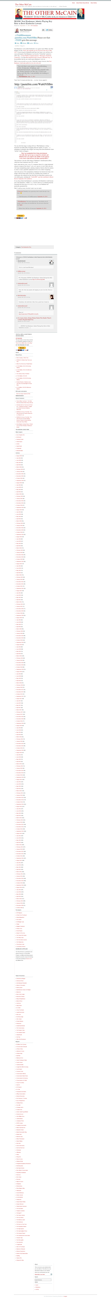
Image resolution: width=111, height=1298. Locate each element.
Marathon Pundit (20, 1129)
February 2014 (20, 793)
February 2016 (20, 739)
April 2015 (19, 761)
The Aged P (19, 1213)
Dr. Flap (18, 1089)
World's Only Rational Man (22, 1253)
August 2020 (19, 617)
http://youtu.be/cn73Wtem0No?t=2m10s (28, 314)
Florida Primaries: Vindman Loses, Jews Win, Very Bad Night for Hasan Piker (24, 383)
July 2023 (19, 539)
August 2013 (19, 806)
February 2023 (20, 550)
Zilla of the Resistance (21, 1039)
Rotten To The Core (21, 933)
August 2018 (19, 671)
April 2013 (19, 815)
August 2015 (19, 752)
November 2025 (20, 476)
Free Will (18, 1105)
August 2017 (19, 698)
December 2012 (20, 824)
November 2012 (20, 826)
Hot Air (18, 443)
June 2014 (19, 784)
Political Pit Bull (20, 1161)
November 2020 (20, 610)
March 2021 (19, 601)
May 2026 (19, 462)
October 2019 (19, 640)
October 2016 (19, 721)
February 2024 (20, 523)
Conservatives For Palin (22, 1080)
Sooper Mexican (20, 1204)
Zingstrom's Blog (20, 1260)
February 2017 (20, 712)
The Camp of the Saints (21, 935)
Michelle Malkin (20, 450)
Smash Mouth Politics (21, 1201)
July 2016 (19, 727)
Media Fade (19, 1134)
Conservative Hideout (21, 1073)
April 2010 (19, 896)
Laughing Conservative (21, 1125)
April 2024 (19, 518)
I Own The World (20, 1010)
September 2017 (20, 696)
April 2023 (19, 545)
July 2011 (19, 862)
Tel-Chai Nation (20, 1208)
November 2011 (20, 853)
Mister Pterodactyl (20, 1138)
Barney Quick (19, 987)
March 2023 (19, 547)
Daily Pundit (19, 1005)
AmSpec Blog (19, 1053)
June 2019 (19, 649)
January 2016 (19, 741)
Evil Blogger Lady (20, 921)
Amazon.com (29, 958)
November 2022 (20, 556)
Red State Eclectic (20, 1168)
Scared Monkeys (20, 1192)
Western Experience (21, 1251)
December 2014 (20, 770)
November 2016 (20, 718)
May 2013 (19, 813)
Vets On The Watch (21, 1246)
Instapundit (19, 448)
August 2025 (19, 482)
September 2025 (20, 480)
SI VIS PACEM (20, 1197)
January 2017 (19, 714)
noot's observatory (20, 1145)
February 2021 (20, 604)
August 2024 (19, 509)
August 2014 (19, 779)
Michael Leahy (20, 1136)
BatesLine (19, 992)
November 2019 (20, 637)
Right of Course (20, 1181)
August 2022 (19, 563)
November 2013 (20, 799)
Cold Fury (19, 1003)
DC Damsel (19, 1087)
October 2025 (19, 478)
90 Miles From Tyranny (21, 1044)
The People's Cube (21, 1030)
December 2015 (20, 743)
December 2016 (20, 716)
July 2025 (19, 485)
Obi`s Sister (19, 1019)
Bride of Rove (19, 1001)
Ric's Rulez (19, 1177)
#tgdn (21, 205)
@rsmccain (20, 191)
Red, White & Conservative (22, 1170)
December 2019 (20, 635)
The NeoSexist (20, 1222)
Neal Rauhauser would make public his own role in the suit (32, 62)
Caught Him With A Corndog (22, 1066)
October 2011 (19, 855)
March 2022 (19, 574)
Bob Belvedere (22, 295)
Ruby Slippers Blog (21, 1188)
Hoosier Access (20, 1114)
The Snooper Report (21, 1233)
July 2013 (19, 808)
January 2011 (19, 876)
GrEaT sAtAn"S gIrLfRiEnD (22, 1111)
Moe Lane (19, 1014)
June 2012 (19, 837)
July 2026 (19, 458)
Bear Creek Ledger (21, 994)
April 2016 (19, 734)
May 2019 (19, 651)
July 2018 (19, 673)
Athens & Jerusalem (21, 985)
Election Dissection (21, 1096)
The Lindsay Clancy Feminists (23, 373)
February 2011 (20, 873)
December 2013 (20, 797)
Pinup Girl (19, 1156)
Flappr (18, 924)
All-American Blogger (21, 978)
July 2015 (19, 754)
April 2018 (19, 680)
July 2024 (19, 512)
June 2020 (19, 622)
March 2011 (19, 871)
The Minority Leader (21, 1219)
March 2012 (19, 844)
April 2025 (19, 491)
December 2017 (20, 689)
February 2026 (20, 469)
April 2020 (19, 626)
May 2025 (19, 489)
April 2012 (19, 842)
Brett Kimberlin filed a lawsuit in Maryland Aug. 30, (39, 57)
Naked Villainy (19, 1141)
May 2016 (19, 732)
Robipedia (19, 1183)
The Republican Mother (21, 1226)
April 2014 (19, 788)
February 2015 (20, 766)
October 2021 (19, 586)
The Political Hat (20, 942)
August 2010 (19, 887)
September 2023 (20, 534)
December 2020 (20, 608)
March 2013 (19, 817)
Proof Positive (19, 930)
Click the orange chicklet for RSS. (23, 393)
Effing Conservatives (21, 1093)
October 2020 (19, 613)
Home (73, 2)
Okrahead (19, 1150)
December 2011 (20, 851)
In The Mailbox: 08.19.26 (22, 375)
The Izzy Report (20, 1217)
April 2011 (19, 869)
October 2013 (19, 802)
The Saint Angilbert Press (22, 1231)
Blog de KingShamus (21, 998)
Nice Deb (18, 1143)
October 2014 (19, 775)
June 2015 (19, 757)
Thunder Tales (20, 1237)
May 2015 (19, 759)
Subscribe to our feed (40, 1274)
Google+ (65, 1296)
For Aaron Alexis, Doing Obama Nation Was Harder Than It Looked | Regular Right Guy (34, 318)
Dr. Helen (18, 1007)
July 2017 (19, 700)
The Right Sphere (20, 1228)
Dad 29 (18, 1084)
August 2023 (19, 536)
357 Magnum (19, 912)
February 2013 (20, 819)
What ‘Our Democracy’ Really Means (24, 363)
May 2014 (19, 786)
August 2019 (19, 644)
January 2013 (19, 822)
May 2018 (19, 678)
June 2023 (19, 541)
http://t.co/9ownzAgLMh (38, 279)
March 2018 (19, 682)
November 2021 (20, 583)
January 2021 (19, 606)
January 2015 (19, 768)
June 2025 (19, 487)
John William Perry (20, 1116)
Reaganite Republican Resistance (24, 1163)
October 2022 (19, 559)
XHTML (37, 1289)
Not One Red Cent (20, 1147)
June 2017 (19, 703)
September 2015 (20, 750)
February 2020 (20, 631)
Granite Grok (19, 1109)
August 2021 (19, 590)
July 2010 (19, 889)
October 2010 (19, 882)
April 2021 (19, 599)
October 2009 (19, 907)
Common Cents (20, 1071)
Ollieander (19, 1152)
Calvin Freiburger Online (22, 1060)
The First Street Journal (22, 939)
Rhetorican (19, 1023)
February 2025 (20, 496)
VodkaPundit (19, 1034)
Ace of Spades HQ (20, 434)
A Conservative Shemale (22, 1046)
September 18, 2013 (42, 196)
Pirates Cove (19, 928)
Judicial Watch (20, 1118)
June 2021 (19, 595)
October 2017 (19, 694)
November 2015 (20, 745)
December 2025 (20, 473)
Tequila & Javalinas (21, 1210)
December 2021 (20, 581)
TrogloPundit (19, 1244)
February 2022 (20, 577)
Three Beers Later (20, 944)
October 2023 (19, 532)
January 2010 (19, 903)
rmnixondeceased (22, 283)
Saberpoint (19, 1190)
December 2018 (20, 662)
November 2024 (20, 503)
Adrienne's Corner (20, 1051)
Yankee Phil (19, 1257)
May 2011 (19, 867)
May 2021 (19, 597)
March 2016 (19, 736)
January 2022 (19, 579)
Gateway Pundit (20, 439)
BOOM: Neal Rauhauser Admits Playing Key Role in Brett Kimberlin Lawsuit (33, 22)
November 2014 (20, 772)
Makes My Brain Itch (21, 1127)
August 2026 (19, 455)
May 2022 (19, 570)
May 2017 (19, 705)
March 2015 (19, 763)
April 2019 (19, 653)
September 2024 (20, 507)
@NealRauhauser (22, 201)
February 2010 (20, 900)
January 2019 (19, 660)
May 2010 (19, 894)
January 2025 (19, 498)
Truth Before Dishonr (21, 946)
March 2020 (19, 628)
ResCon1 (19, 1174)
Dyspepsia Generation (21, 1091)
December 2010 (20, 878)
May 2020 (19, 624)
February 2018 (20, 685)
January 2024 (19, 525)
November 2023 (20, 530)
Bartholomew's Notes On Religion (24, 989)
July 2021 (19, 592)
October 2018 (19, 667)
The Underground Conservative (23, 1235)
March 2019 (19, 655)
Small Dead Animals (21, 1025)
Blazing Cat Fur (20, 1057)
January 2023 (19, 552)
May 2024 (19, 516)
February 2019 (20, 658)
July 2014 (19, 781)
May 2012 (19, 840)
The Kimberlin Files (26, 247)
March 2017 (19, 709)
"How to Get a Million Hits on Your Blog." (24, 342)
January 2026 (19, 471)
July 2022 (19, 565)
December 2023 (20, 527)
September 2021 (20, 588)
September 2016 (20, 723)
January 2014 (19, 795)
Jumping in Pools (20, 1120)
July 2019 (19, 646)
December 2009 (20, 905)
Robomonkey (19, 1186)
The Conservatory (20, 1028)
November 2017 (20, 691)
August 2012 (19, 833)
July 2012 (19, 835)
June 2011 (19, 864)
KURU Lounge (20, 1123)
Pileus (18, 1154)
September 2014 (20, 777)
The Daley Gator (20, 937)
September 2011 (20, 858)
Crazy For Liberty (20, 1082)
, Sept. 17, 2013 (27, 76)
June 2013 (19, 810)
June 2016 (19, 730)
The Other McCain (23, 4)
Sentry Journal (20, 1195)
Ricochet (18, 1179)
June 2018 (19, 676)
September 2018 (20, 669)
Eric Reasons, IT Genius (22, 1098)
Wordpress (38, 1287)
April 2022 (19, 572)
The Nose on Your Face (22, 1224)
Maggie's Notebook (21, 926)
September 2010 (20, 885)
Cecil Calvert (19, 1069)
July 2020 (19, 619)
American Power (20, 980)
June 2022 (19, 568)
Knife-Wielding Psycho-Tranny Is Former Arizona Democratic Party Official (24, 420)
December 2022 (20, 554)
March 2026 (19, 467)
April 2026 (19, 464)
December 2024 (20, 500)
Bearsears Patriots (20, 996)
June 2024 (19, 514)
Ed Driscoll (19, 437)
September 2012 (20, 831)
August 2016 (19, 725)
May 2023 (19, 543)
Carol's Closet (19, 1062)
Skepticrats (19, 1199)
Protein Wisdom (20, 1021)
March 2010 (19, 898)
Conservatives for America (22, 1078)
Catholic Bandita (20, 1064)
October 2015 (19, 748)
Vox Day (18, 1037)
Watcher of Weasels (21, 1248)
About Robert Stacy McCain (82, 2)
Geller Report (19, 441)
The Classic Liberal (21, 1215)
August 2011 (19, 860)
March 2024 (19, 521)
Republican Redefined (21, 1172)
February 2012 (20, 846)
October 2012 (19, 828)
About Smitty (94, 2)
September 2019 (20, 642)
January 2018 (19, 687)
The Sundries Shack (21, 1032)
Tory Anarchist (20, 1242)
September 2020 (20, 615)
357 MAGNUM (19, 338)
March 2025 (19, 494)
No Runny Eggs (20, 1016)
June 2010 (19, 891)
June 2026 (19, 460)
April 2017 (19, 707)
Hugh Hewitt (19, 446)
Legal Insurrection (20, 1012)
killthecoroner (21, 271)
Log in (37, 1284)
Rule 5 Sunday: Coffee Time (22, 357)
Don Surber (19, 919)
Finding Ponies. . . (20, 1102)
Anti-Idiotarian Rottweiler (22, 983)
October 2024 (19, 505)
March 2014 (19, 790)
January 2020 (19, 633)
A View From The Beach (22, 915)
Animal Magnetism (20, 917)
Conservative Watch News (22, 1075)
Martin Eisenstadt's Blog (22, 1132)
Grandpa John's (20, 1107)
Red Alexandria (20, 1165)
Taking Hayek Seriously (22, 1206)
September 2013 (20, 804)
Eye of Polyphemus (21, 1100)
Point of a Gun (20, 1159)
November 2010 (20, 880)
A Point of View (20, 1048)
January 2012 (19, 849)
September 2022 (20, 561)
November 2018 (20, 664)
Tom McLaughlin (20, 1240)
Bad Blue (18, 1055)
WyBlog (18, 1255)
